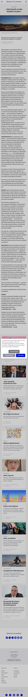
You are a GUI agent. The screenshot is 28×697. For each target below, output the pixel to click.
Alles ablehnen (14, 351)
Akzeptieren (21, 355)
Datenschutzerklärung (14, 346)
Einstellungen (9, 355)
